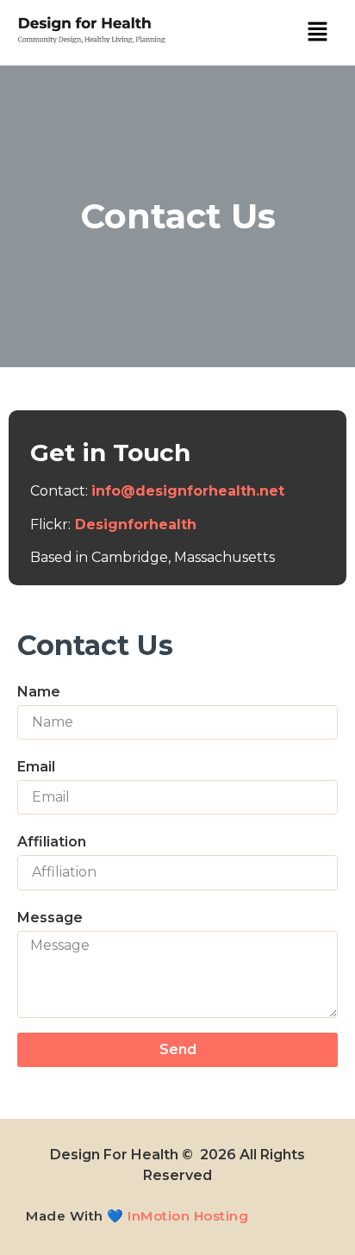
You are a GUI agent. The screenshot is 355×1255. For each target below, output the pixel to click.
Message (50, 917)
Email (36, 767)
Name (38, 692)
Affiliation (51, 842)
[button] (317, 32)
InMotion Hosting (188, 1216)
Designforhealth (138, 524)
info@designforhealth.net (187, 491)
